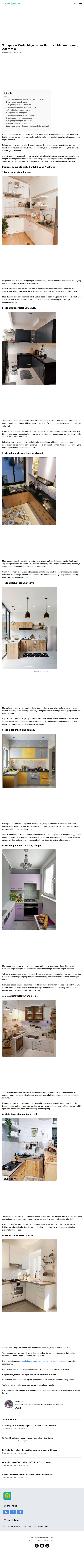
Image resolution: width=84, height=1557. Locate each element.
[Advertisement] (42, 24)
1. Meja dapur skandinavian (16, 102)
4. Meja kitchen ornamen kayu (18, 110)
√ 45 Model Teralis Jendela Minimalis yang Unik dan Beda (27, 1474)
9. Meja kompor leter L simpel (17, 123)
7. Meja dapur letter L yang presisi (19, 118)
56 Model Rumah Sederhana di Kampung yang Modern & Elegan (29, 1450)
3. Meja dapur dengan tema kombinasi (21, 107)
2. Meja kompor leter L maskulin (18, 105)
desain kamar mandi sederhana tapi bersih (39, 1361)
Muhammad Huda (10, 1429)
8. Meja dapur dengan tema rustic (19, 121)
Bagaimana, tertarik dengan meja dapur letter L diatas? (27, 126)
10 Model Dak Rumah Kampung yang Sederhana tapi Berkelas (28, 1438)
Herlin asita (19, 1401)
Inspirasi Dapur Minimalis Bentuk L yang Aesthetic (25, 99)
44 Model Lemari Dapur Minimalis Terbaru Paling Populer (26, 1462)
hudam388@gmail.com (47, 1541)
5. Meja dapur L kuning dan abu (18, 113)
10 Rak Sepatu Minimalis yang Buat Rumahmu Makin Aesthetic (29, 1426)
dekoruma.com (45, 671)
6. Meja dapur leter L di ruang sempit (20, 115)
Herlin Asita (8, 52)
